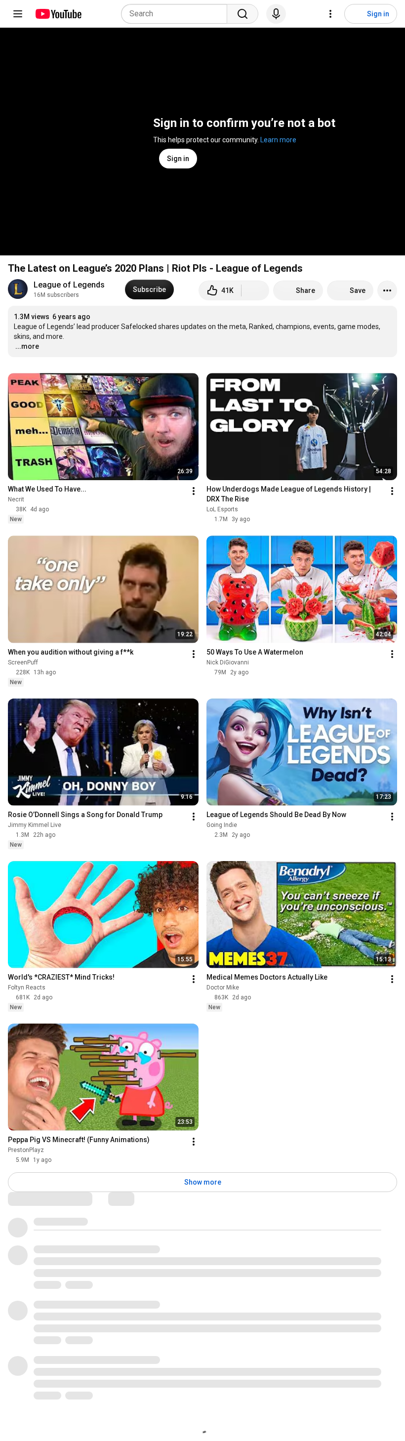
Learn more (278, 140)
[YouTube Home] (58, 14)
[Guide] (18, 14)
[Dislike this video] (255, 290)
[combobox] (177, 14)
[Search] (242, 14)
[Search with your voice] (276, 14)
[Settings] (330, 14)
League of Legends (69, 284)
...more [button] (27, 346)
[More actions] (387, 290)
